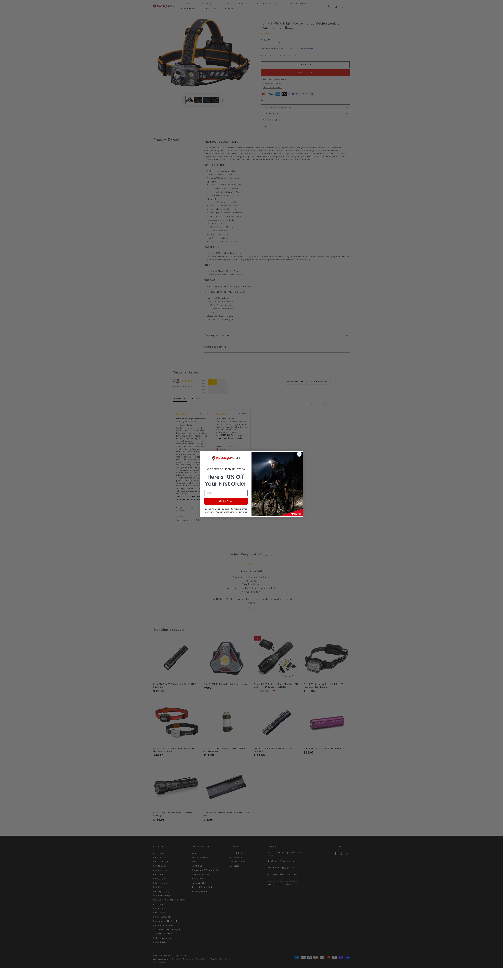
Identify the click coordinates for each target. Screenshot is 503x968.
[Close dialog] (299, 454)
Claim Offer (226, 501)
